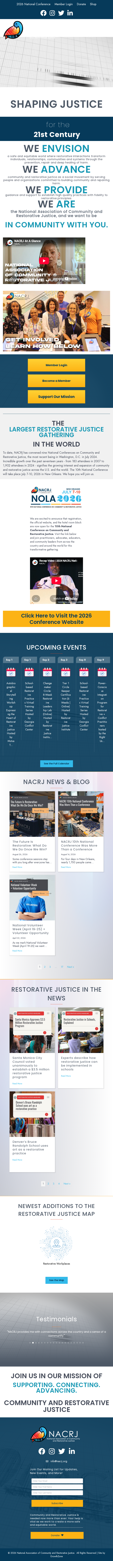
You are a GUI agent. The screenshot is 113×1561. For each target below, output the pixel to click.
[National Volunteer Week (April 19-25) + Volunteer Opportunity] (32, 897)
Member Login (64, 4)
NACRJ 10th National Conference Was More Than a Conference (79, 845)
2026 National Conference (33, 4)
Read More (17, 867)
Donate (81, 4)
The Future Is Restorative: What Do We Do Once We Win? (30, 845)
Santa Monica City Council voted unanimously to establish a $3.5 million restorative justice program (31, 1067)
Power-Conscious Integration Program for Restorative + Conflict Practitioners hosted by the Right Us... (102, 712)
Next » (70, 967)
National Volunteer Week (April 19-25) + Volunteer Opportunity (31, 929)
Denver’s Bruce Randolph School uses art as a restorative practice (30, 1147)
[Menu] (106, 30)
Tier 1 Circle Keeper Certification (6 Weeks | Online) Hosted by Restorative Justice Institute (66, 706)
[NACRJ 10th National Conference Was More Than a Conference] (80, 813)
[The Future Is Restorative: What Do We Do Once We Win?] (32, 813)
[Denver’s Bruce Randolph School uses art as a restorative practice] (32, 1114)
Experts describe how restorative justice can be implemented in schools (79, 1063)
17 (62, 967)
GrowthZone (56, 1556)
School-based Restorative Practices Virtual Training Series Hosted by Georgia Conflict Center (29, 706)
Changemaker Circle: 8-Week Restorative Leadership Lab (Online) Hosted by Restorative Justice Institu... (47, 710)
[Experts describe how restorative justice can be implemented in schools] (80, 1030)
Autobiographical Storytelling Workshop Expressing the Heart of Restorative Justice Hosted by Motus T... (11, 714)
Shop (93, 4)
